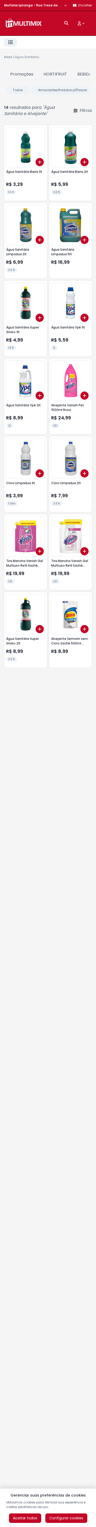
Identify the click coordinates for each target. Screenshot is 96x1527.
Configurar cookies (66, 1518)
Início (8, 57)
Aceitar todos (25, 1518)
